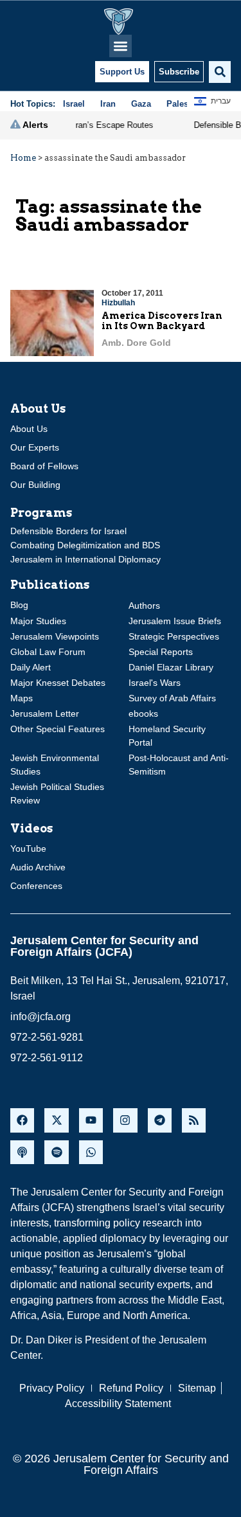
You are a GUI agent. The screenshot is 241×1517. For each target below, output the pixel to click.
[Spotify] (56, 1152)
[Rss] (194, 1120)
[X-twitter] (56, 1120)
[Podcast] (22, 1152)
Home (23, 158)
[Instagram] (125, 1120)
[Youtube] (91, 1120)
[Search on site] (220, 72)
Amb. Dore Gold (136, 342)
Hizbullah (118, 302)
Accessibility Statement (118, 1403)
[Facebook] (22, 1120)
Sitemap (197, 1388)
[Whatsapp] (91, 1152)
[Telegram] (160, 1120)
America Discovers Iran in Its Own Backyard (162, 321)
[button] (120, 46)
